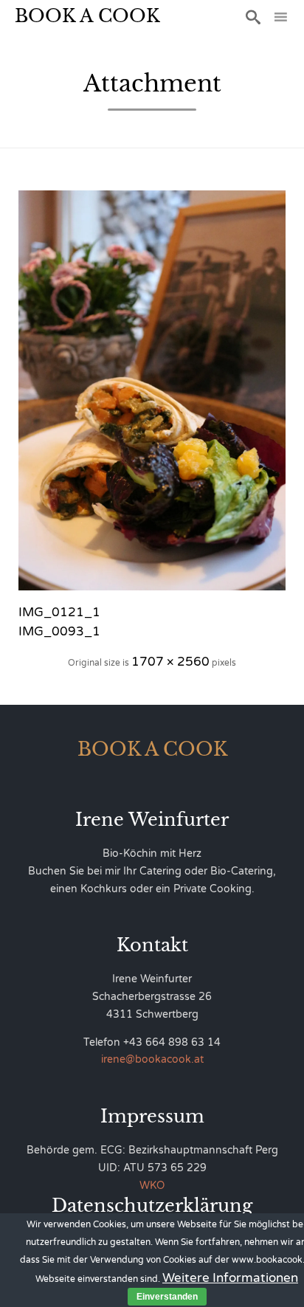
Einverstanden (167, 1297)
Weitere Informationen (230, 1278)
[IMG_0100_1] (152, 390)
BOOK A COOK (87, 16)
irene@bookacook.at (152, 1059)
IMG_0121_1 (59, 612)
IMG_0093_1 (59, 631)
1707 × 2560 (170, 661)
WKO (152, 1185)
